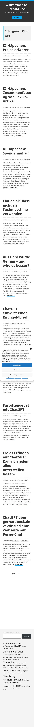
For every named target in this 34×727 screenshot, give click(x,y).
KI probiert (14, 668)
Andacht (19, 643)
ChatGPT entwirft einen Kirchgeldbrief (15, 313)
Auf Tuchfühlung (8, 646)
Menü (18, 17)
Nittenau (26, 680)
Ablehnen (17, 370)
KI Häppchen (6, 668)
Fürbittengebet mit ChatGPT (16, 407)
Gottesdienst (10, 662)
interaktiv (11, 665)
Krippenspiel (6, 670)
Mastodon (12, 673)
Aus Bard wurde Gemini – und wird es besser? (16, 261)
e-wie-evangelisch (8, 655)
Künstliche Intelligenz (19, 670)
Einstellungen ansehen (17, 375)
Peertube (14, 682)
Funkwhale (25, 657)
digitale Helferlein (13, 651)
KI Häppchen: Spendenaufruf (16, 151)
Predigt (17, 685)
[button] (31, 348)
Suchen (26, 636)
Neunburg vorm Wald (13, 679)
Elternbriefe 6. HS (19, 655)
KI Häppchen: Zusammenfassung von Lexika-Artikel (17, 94)
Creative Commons (8, 648)
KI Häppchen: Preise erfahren (16, 47)
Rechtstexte (18, 378)
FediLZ (14, 657)
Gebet (9, 659)
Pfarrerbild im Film (7, 686)
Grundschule (22, 663)
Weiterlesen (18, 136)
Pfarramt (19, 682)
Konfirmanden (23, 668)
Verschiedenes (17, 689)
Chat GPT (17, 646)
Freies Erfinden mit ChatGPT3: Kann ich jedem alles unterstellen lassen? (16, 463)
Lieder (4, 673)
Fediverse (19, 657)
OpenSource (7, 682)
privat (23, 686)
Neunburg (9, 676)
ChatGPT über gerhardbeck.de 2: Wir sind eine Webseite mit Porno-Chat (16, 526)
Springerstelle (6, 689)
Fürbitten (5, 659)
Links (7, 673)
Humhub (5, 665)
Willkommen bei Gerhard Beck (17, 7)
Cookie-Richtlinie (10, 378)
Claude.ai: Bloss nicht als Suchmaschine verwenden (16, 207)
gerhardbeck (26, 56)
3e (3, 643)
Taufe (11, 689)
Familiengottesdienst (7, 657)
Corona (24, 646)
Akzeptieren (17, 365)
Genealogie (15, 659)
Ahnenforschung (10, 643)
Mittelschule (19, 673)
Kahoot (24, 665)
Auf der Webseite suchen (11, 633)
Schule (28, 686)
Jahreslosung (18, 665)
